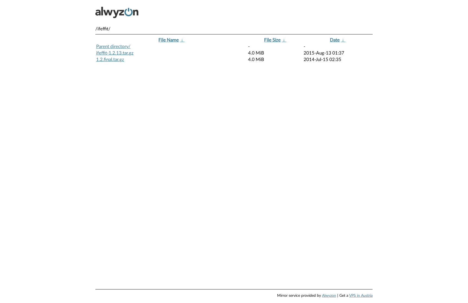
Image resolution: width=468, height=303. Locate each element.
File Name (168, 40)
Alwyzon (329, 296)
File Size (272, 40)
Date (335, 40)
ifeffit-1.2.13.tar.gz (115, 53)
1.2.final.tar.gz (110, 59)
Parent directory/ (113, 46)
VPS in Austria (361, 296)
